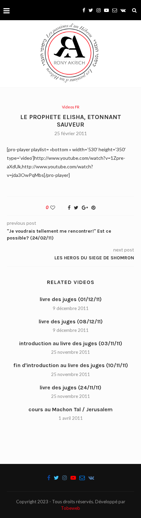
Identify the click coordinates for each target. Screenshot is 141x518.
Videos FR (70, 107)
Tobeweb (70, 508)
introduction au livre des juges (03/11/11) (70, 343)
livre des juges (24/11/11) (70, 387)
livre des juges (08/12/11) (71, 321)
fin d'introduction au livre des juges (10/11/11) (70, 365)
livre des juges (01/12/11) (71, 299)
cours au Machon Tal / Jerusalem (70, 409)
